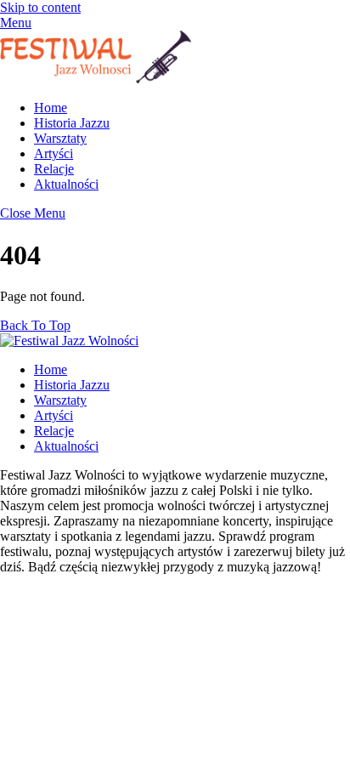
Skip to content (40, 7)
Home (50, 107)
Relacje (54, 169)
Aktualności (66, 184)
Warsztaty (60, 138)
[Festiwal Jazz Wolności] (95, 78)
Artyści (53, 153)
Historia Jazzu (72, 123)
